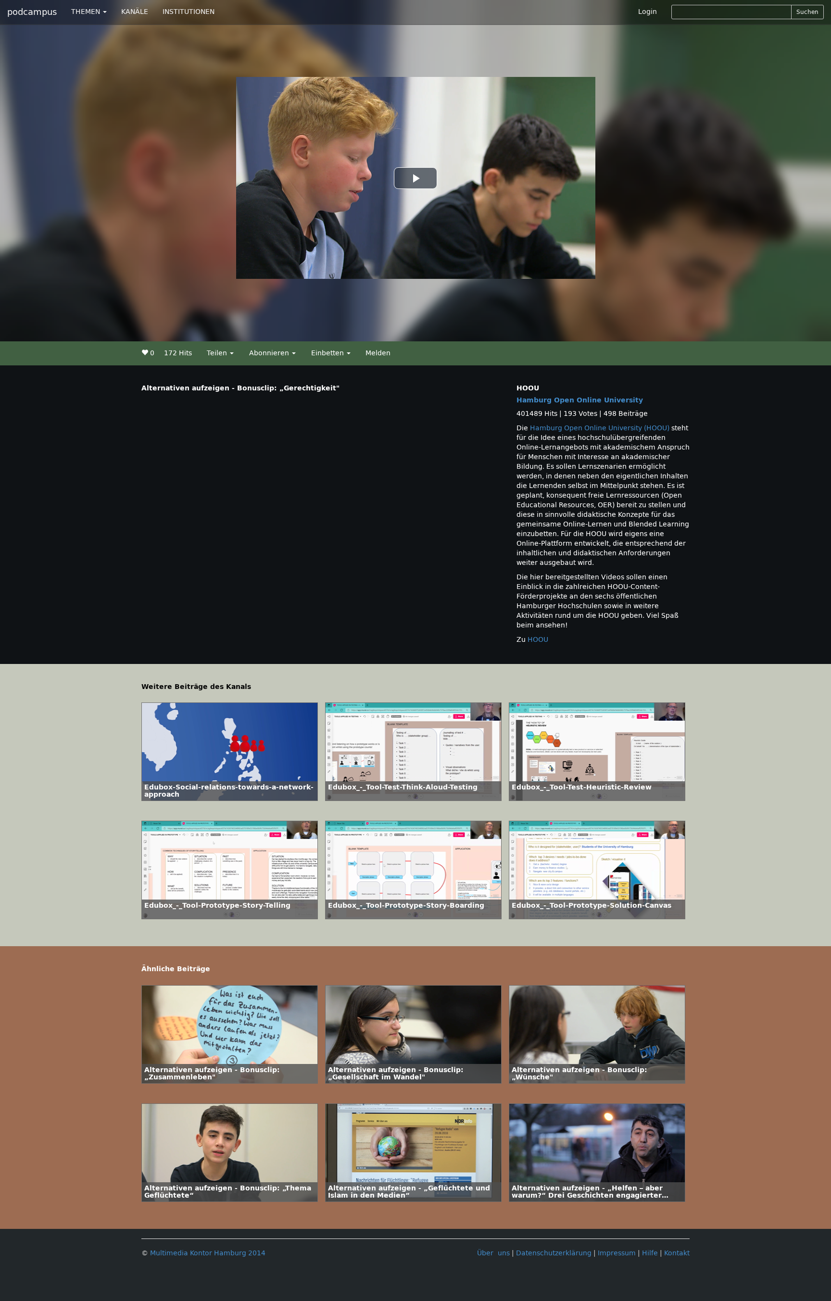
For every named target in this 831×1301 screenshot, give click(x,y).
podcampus (32, 12)
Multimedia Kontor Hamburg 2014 (207, 1253)
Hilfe (650, 1253)
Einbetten (328, 353)
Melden (377, 353)
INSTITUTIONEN (188, 12)
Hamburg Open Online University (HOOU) (599, 428)
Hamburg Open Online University (579, 400)
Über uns (493, 1253)
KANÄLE (134, 12)
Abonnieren (270, 353)
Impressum (617, 1253)
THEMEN (86, 12)
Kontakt (677, 1253)
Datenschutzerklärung (554, 1253)
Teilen (218, 353)
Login (647, 12)
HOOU (538, 640)
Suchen (807, 12)
